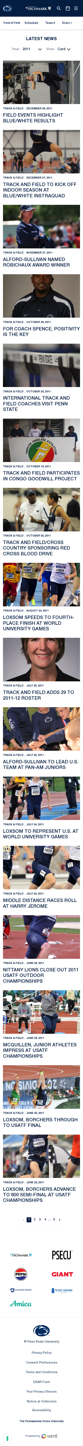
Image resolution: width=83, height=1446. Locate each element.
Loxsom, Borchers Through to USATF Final (40, 1123)
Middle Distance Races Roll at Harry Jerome (40, 903)
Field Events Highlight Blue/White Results (33, 118)
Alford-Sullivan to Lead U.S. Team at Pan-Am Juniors (40, 765)
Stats (66, 23)
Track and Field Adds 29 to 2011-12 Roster (38, 695)
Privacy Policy (42, 1353)
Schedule (31, 23)
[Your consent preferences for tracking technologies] (7, 1438)
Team (49, 23)
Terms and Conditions (41, 1372)
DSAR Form (41, 1382)
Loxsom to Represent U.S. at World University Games (41, 834)
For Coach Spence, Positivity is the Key (41, 332)
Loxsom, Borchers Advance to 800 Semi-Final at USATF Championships (39, 1195)
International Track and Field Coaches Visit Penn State (36, 404)
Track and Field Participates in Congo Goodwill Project (41, 476)
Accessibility (41, 1410)
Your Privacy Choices (41, 1391)
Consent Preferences (41, 1362)
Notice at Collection (41, 1401)
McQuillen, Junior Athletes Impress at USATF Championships (40, 1051)
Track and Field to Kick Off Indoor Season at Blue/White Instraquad (40, 190)
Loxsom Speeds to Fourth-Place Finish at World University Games (38, 623)
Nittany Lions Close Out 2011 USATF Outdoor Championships (41, 976)
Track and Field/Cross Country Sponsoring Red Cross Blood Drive (36, 548)
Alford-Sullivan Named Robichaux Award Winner (36, 262)
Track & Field (13, 108)
